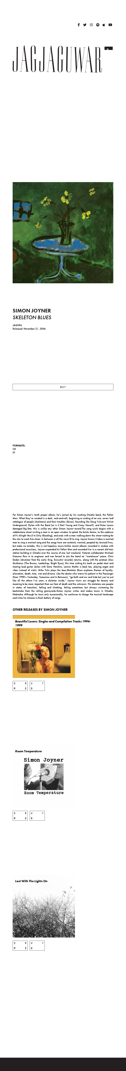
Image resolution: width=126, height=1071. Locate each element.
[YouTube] (110, 25)
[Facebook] (79, 25)
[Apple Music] (104, 25)
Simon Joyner (32, 310)
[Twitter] (84, 25)
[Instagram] (91, 25)
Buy (63, 387)
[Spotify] (97, 25)
